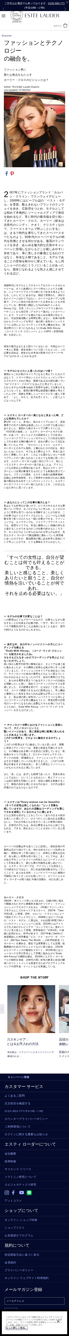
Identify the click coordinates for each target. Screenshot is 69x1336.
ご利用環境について (18, 1126)
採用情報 (10, 1161)
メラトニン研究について (20, 1177)
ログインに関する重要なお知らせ (26, 1134)
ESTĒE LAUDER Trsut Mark (16, 15)
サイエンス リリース (18, 1169)
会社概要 (10, 1154)
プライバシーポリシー (19, 1270)
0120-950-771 (56, 3)
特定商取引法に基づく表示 (22, 1255)
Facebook (14, 1193)
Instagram (7, 1193)
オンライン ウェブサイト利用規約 (27, 1278)
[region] (34, 1322)
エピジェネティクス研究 (20, 1184)
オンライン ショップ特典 (21, 1220)
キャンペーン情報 (18, 1077)
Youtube (21, 1193)
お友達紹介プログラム (19, 1235)
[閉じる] (58, 1321)
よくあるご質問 (15, 1095)
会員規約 (10, 1262)
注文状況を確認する (18, 1103)
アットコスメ (13, 1200)
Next (65, 9)
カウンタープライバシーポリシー (26, 1119)
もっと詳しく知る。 (16, 1327)
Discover (7, 35)
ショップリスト (15, 1228)
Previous (3, 9)
